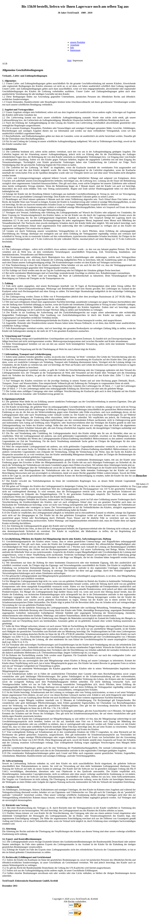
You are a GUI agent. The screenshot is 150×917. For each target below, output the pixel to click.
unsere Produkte (77, 42)
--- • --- (75, 909)
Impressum (75, 50)
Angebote (74, 45)
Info (72, 47)
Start (69, 60)
